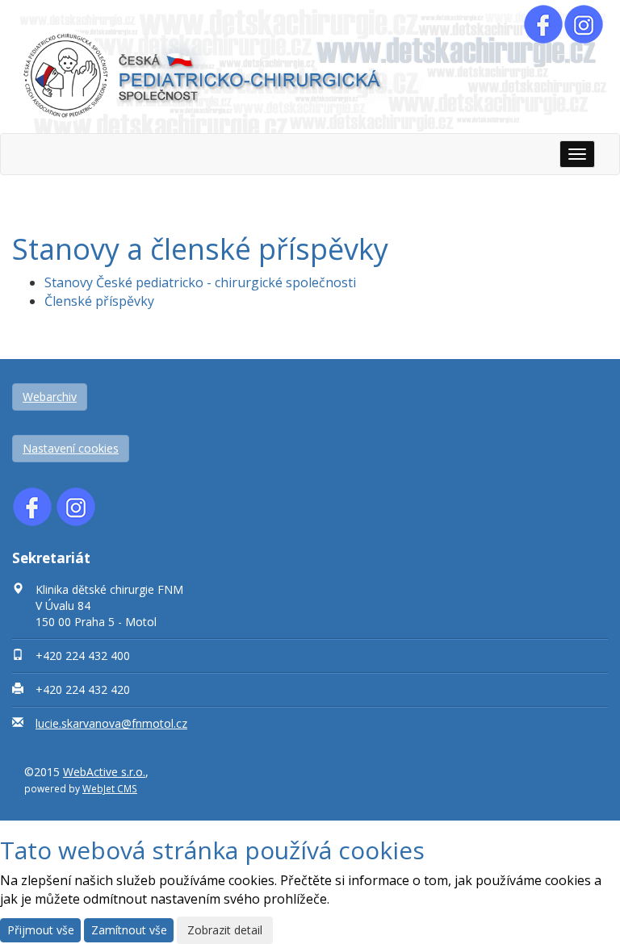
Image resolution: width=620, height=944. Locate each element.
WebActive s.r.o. (104, 771)
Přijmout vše (40, 930)
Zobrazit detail (224, 930)
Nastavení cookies (71, 448)
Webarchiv (50, 396)
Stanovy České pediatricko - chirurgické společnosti (200, 282)
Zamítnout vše (129, 930)
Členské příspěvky (99, 301)
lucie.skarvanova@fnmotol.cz (111, 723)
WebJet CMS (109, 788)
